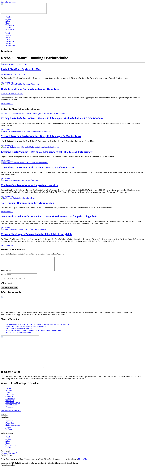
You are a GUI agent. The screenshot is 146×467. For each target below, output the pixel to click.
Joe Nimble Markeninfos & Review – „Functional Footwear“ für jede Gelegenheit (49, 216)
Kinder (7, 23)
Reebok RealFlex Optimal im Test (21, 69)
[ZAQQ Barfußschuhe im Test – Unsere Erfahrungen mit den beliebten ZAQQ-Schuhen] (33, 114)
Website (4, 283)
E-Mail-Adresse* (7, 279)
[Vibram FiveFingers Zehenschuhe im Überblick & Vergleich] (23, 229)
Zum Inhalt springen (8, 2)
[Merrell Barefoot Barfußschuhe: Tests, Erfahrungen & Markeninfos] (26, 131)
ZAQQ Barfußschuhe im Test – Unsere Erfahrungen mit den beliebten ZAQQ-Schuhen (52, 118)
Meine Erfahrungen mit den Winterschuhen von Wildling (25, 326)
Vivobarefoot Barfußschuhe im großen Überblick (29, 185)
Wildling (8, 390)
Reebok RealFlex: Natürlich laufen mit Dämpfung (30, 88)
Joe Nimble (9, 401)
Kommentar (6, 271)
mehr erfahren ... (7, 82)
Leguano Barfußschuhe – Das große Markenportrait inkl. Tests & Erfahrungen (47, 151)
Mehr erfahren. (83, 459)
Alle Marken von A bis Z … (11, 411)
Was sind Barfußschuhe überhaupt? (18, 332)
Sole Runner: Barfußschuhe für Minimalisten (27, 202)
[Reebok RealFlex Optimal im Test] (14, 64)
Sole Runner (9, 399)
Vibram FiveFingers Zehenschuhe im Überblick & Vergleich (36, 234)
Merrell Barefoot (11, 405)
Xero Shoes (9, 394)
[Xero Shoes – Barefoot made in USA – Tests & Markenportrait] (24, 163)
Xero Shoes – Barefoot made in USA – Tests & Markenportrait (37, 167)
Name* (3, 275)
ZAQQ (8, 388)
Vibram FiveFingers (12, 403)
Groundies (9, 397)
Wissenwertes (10, 29)
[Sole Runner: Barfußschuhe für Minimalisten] (18, 198)
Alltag (7, 21)
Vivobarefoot (10, 407)
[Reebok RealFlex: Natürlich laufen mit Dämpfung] (20, 84)
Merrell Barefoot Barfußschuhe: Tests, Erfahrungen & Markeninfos (41, 136)
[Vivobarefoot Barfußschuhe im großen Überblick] (19, 180)
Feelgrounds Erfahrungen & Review (18, 328)
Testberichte (9, 25)
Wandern (8, 17)
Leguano (8, 392)
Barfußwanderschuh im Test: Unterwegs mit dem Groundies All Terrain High (33, 330)
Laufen (8, 19)
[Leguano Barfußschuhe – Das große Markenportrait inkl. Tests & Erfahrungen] (30, 147)
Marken (8, 27)
